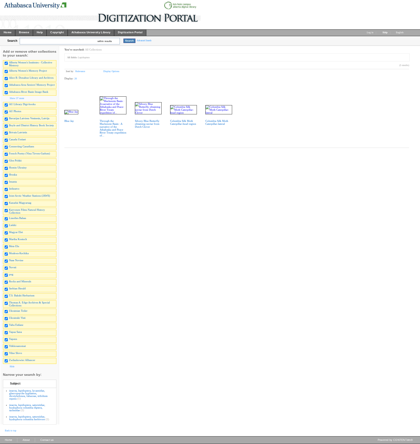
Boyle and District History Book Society (31, 125)
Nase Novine (16, 260)
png (11, 274)
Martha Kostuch (18, 239)
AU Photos (15, 111)
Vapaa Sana (15, 331)
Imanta (13, 181)
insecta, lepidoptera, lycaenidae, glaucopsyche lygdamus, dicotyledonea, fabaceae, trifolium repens (28, 394)
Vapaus (13, 338)
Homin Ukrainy (18, 167)
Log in (370, 32)
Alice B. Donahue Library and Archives (31, 77)
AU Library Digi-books (22, 104)
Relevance (80, 71)
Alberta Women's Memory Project (28, 70)
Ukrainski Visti (17, 317)
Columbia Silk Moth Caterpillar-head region (183, 122)
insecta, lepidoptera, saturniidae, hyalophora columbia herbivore (27, 418)
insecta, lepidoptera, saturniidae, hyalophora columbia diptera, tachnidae (27, 407)
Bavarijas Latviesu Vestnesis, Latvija (29, 118)
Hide (12, 366)
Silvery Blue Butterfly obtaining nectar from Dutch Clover (147, 123)
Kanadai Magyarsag (20, 202)
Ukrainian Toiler (18, 310)
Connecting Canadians (21, 146)
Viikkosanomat (17, 345)
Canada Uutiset (17, 139)
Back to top (10, 430)
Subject (15, 383)
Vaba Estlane (16, 324)
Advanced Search (144, 40)
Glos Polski (15, 160)
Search (12, 40)
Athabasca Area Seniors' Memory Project (32, 84)
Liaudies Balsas (17, 218)
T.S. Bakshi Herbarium (22, 295)
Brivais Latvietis (18, 132)
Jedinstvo (14, 188)
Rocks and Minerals (20, 281)
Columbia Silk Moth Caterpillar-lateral (216, 122)
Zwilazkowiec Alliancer (22, 360)
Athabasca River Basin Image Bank (28, 91)
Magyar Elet (16, 232)
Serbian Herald (17, 288)
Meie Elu (14, 246)
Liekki (12, 225)
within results (104, 41)
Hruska (13, 174)
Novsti (12, 267)
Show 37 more (17, 98)
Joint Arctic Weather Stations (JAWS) (29, 195)
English (400, 32)
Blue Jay (69, 120)
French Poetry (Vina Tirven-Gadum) (29, 153)
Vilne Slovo (15, 353)
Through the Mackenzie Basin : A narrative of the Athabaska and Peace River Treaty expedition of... (113, 128)
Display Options (111, 71)
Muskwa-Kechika (19, 253)
